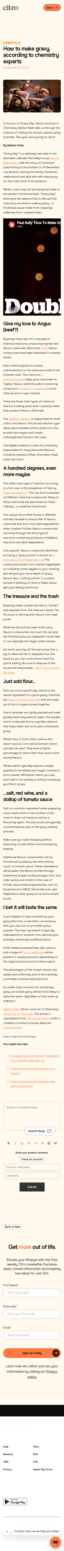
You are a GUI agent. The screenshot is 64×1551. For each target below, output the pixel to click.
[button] (52, 7)
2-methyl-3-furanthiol (32, 388)
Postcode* (10, 1306)
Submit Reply (36, 1131)
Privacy (7, 1469)
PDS (35, 1454)
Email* (7, 1327)
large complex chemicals (24, 699)
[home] (10, 7)
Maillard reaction (19, 418)
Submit (32, 1187)
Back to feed (12, 1227)
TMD (6, 1462)
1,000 (44, 348)
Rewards (8, 1454)
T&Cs (36, 1447)
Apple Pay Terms (43, 1469)
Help (6, 1447)
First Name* (11, 1285)
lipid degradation (15, 492)
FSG (35, 1462)
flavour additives (33, 952)
